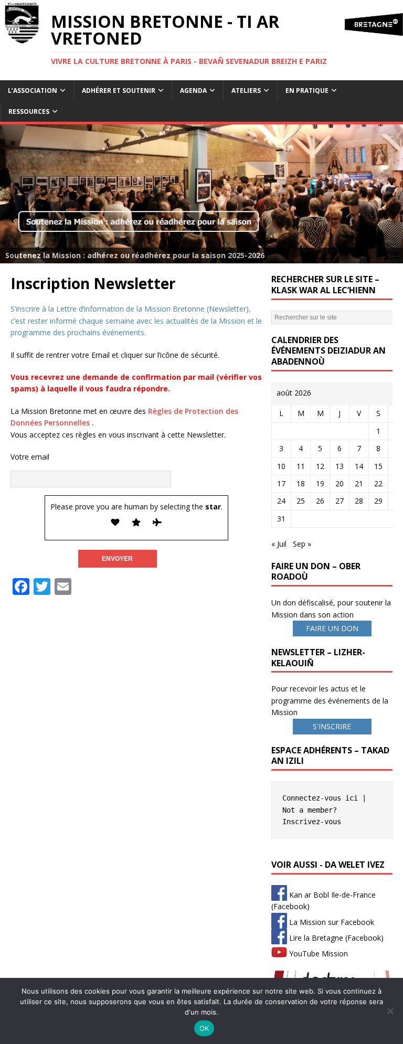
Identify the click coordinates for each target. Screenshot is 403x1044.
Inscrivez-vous (311, 821)
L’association (32, 90)
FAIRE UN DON (332, 628)
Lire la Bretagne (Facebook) (335, 938)
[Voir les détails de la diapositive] (201, 193)
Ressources (28, 111)
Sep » (302, 544)
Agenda (193, 90)
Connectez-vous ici (320, 798)
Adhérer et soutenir (118, 90)
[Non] (390, 1011)
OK (204, 1028)
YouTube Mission (317, 953)
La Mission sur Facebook (330, 922)
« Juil (279, 544)
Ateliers (246, 90)
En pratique (306, 90)
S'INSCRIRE (332, 726)
